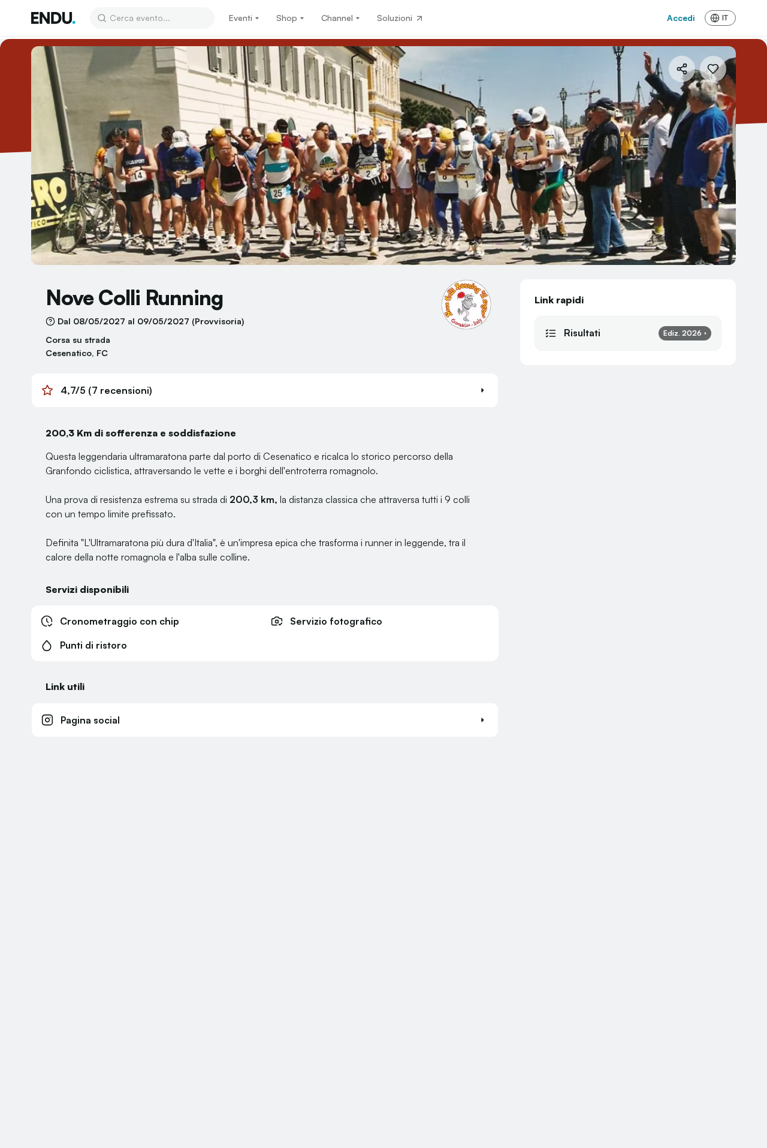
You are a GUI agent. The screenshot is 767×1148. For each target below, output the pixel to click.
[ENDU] (53, 18)
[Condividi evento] (682, 69)
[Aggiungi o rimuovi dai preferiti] (713, 69)
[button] (265, 390)
